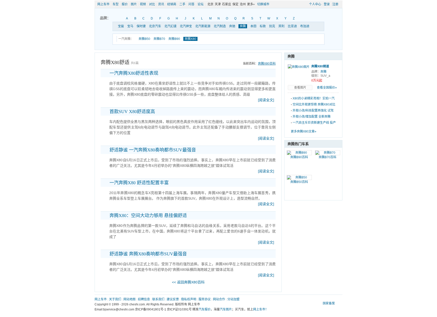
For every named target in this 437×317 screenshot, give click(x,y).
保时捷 (141, 26)
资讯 (161, 4)
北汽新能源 (202, 26)
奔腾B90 (174, 39)
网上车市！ (260, 309)
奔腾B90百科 (299, 157)
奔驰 (232, 26)
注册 (335, 4)
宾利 (281, 26)
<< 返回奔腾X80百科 (188, 282)
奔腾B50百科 (299, 182)
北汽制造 (220, 26)
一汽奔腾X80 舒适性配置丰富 (139, 182)
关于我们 (115, 299)
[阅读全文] (266, 100)
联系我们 (158, 299)
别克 (272, 26)
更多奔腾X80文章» (303, 131)
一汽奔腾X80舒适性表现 (134, 73)
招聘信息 (144, 299)
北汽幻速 (170, 26)
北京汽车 (155, 26)
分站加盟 (233, 299)
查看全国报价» (327, 87)
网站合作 (219, 299)
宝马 (130, 26)
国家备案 (329, 303)
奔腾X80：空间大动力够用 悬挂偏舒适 (148, 215)
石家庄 (226, 4)
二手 (182, 4)
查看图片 (300, 87)
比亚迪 (292, 26)
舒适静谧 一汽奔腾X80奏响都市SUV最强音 (153, 149)
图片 (134, 4)
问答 (191, 4)
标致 (263, 26)
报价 (125, 4)
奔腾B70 (159, 39)
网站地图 (129, 299)
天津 (218, 4)
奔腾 (243, 26)
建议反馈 (173, 299)
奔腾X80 (190, 39)
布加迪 (304, 26)
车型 (116, 4)
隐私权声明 (188, 299)
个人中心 (315, 4)
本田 (253, 26)
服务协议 (205, 299)
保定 (235, 4)
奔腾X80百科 (267, 63)
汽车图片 (226, 309)
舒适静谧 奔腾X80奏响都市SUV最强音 (148, 253)
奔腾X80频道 (320, 66)
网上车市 (103, 4)
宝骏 (121, 26)
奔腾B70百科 (327, 157)
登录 (327, 4)
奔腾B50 (144, 39)
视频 (143, 4)
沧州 (243, 4)
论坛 (201, 4)
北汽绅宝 (186, 26)
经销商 (171, 4)
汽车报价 (205, 309)
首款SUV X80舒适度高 (132, 111)
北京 (210, 4)
